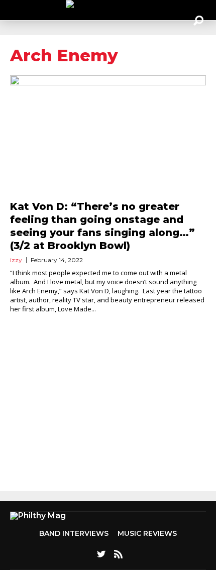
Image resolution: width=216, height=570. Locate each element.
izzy (16, 260)
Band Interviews (74, 533)
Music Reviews (147, 533)
